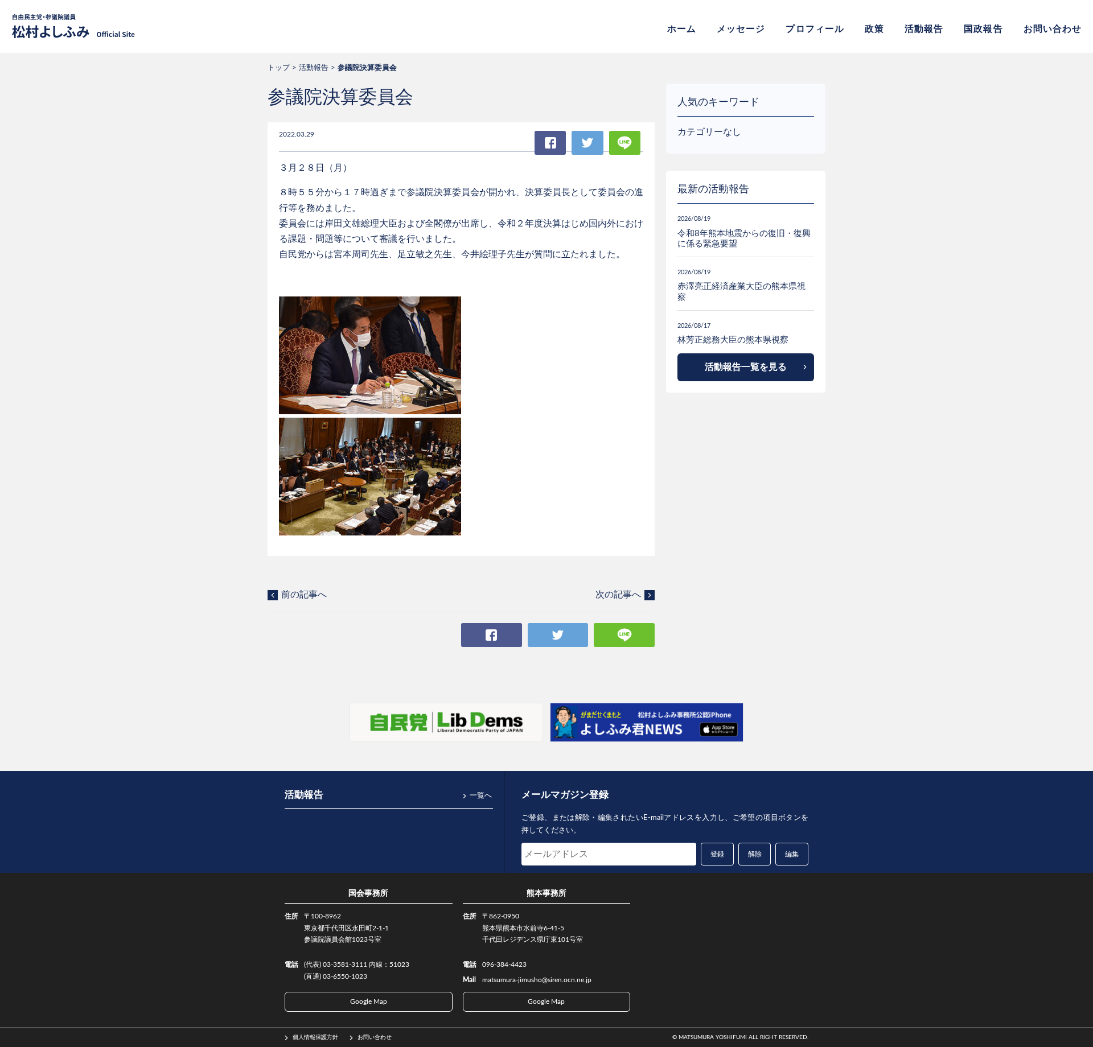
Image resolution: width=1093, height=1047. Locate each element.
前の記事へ (304, 594)
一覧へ (481, 795)
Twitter (587, 143)
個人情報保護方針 (315, 1037)
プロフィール (815, 29)
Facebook (550, 143)
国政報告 (983, 29)
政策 (874, 29)
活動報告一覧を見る (746, 367)
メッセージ (741, 29)
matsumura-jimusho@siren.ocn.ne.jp (536, 979)
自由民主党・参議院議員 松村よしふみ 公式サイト (73, 26)
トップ (279, 68)
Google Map (368, 1001)
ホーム (681, 29)
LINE (624, 143)
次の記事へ (618, 594)
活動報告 (924, 29)
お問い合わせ (1053, 29)
